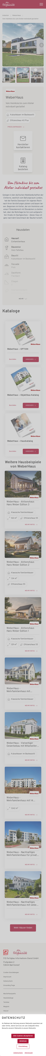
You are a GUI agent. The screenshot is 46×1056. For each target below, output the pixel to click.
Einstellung (23, 1046)
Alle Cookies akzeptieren (23, 1036)
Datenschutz (18, 1053)
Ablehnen (23, 1041)
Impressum (29, 1053)
